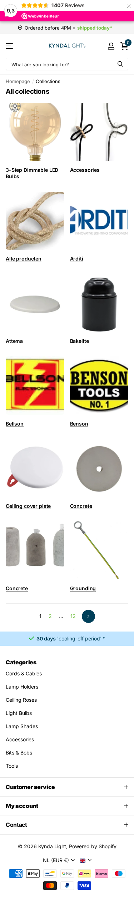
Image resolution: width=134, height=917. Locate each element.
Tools (12, 766)
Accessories (20, 739)
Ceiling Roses (21, 700)
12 (73, 616)
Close (67, 787)
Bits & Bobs (19, 752)
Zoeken (120, 64)
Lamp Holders (22, 687)
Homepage (18, 81)
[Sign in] (111, 46)
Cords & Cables (24, 673)
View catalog (10, 46)
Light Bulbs (19, 713)
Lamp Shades (22, 726)
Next (88, 616)
